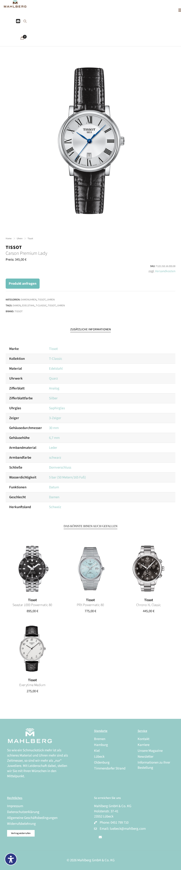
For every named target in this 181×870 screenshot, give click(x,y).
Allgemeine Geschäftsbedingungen (32, 817)
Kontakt (143, 738)
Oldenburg (102, 762)
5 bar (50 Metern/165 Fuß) (67, 477)
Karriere (143, 744)
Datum (54, 487)
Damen (17, 305)
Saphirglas (57, 408)
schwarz (55, 457)
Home (9, 238)
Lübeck (99, 756)
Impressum (15, 806)
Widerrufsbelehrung (21, 823)
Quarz (53, 378)
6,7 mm (54, 437)
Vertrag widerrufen (21, 833)
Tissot (30, 238)
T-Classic (41, 305)
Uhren (19, 238)
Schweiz (55, 507)
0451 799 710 (119, 822)
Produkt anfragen (23, 283)
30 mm (54, 427)
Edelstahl (28, 305)
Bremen (99, 738)
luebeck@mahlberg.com (128, 828)
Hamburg (101, 744)
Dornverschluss (60, 467)
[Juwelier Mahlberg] (15, 5)
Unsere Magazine (150, 750)
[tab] (90, 329)
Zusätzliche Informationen (90, 329)
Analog (54, 388)
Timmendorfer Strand (109, 768)
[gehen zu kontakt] (18, 21)
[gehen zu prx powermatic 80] (90, 568)
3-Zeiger (55, 418)
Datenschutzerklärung (23, 811)
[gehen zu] (25, 22)
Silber (53, 398)
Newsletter (145, 756)
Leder (53, 447)
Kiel (97, 750)
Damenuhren (29, 299)
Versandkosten (165, 271)
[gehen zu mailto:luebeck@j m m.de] (100, 837)
